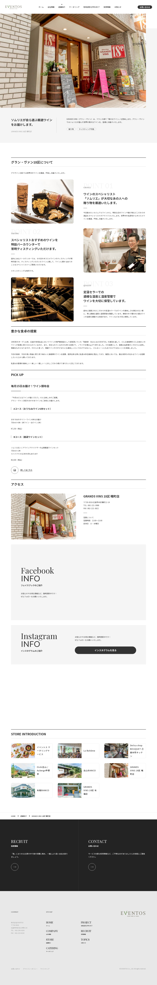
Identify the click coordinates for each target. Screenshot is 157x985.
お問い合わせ (145, 7)
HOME (13, 816)
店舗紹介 (23, 816)
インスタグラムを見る (106, 650)
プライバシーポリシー (30, 969)
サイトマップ (44, 969)
